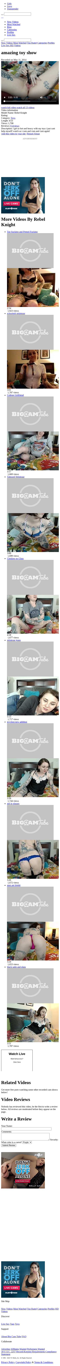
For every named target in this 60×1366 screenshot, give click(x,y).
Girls (9, 3)
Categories (12, 29)
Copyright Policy (23, 1362)
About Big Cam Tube (11, 1336)
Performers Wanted (36, 1349)
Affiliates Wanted (18, 1349)
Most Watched (13, 24)
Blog (9, 27)
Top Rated (32, 43)
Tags (12, 1324)
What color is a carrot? (11, 1142)
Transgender (12, 9)
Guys (9, 6)
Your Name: (6, 1126)
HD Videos (15, 45)
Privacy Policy (7, 1362)
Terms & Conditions (43, 1362)
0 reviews (14, 126)
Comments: (6, 1131)
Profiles (10, 32)
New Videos (12, 22)
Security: (54, 1139)
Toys (13, 118)
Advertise (5, 1349)
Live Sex (11, 35)
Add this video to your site (13, 134)
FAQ (24, 1336)
